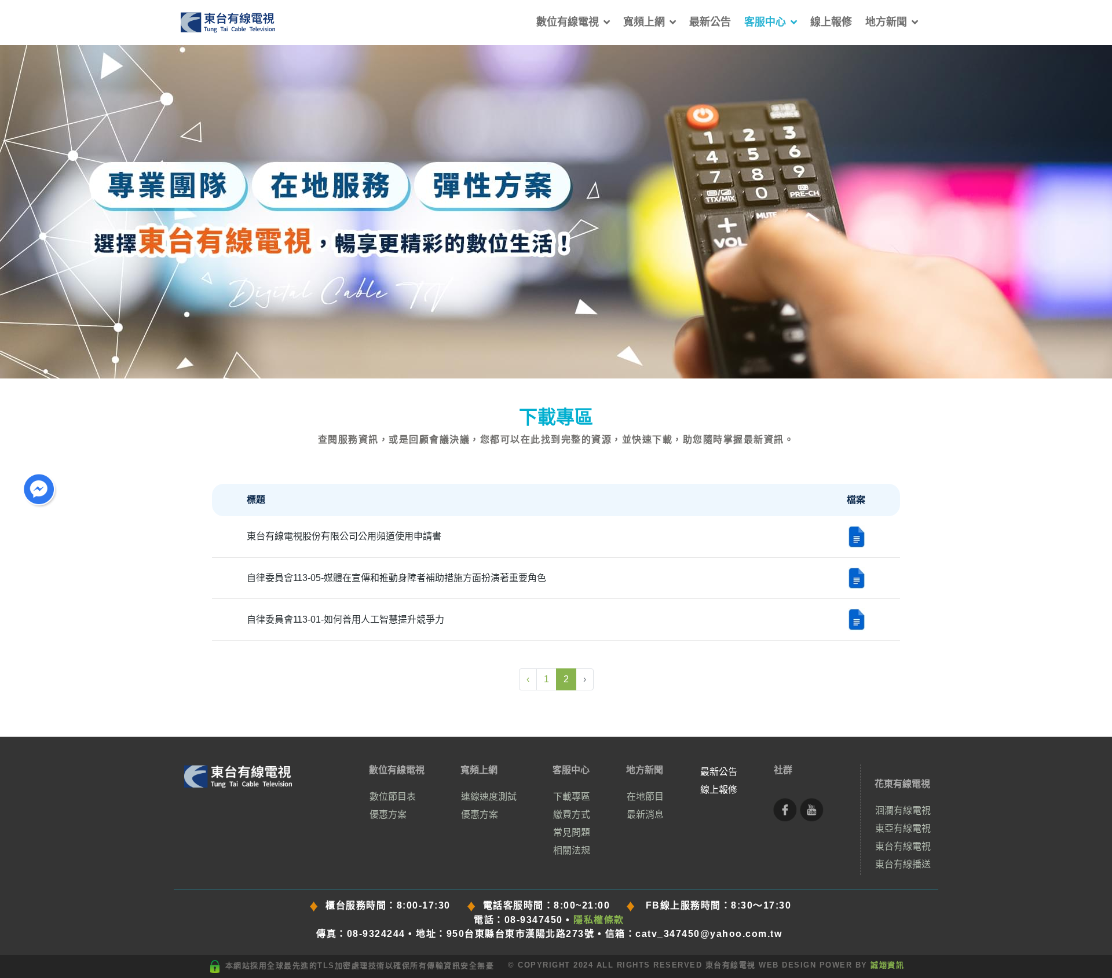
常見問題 (571, 832)
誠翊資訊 (887, 965)
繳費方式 (571, 814)
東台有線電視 (903, 846)
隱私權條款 (598, 920)
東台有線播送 (903, 864)
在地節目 (645, 796)
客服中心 (765, 22)
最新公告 (710, 22)
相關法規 (571, 850)
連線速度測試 (489, 796)
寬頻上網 (644, 22)
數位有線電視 (567, 22)
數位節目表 (393, 796)
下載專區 (571, 796)
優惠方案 (388, 814)
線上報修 (831, 22)
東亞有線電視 (903, 828)
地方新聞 (886, 22)
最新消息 (645, 814)
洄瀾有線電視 (903, 810)
